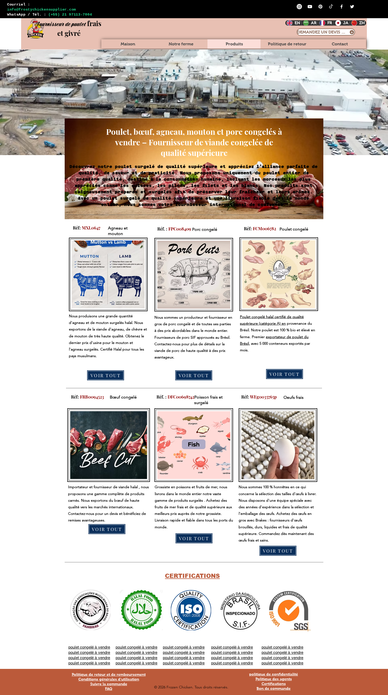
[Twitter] (352, 6)
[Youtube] (310, 6)
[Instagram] (299, 6)
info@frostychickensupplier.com (41, 9)
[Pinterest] (320, 6)
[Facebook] (341, 6)
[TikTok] (331, 6)
